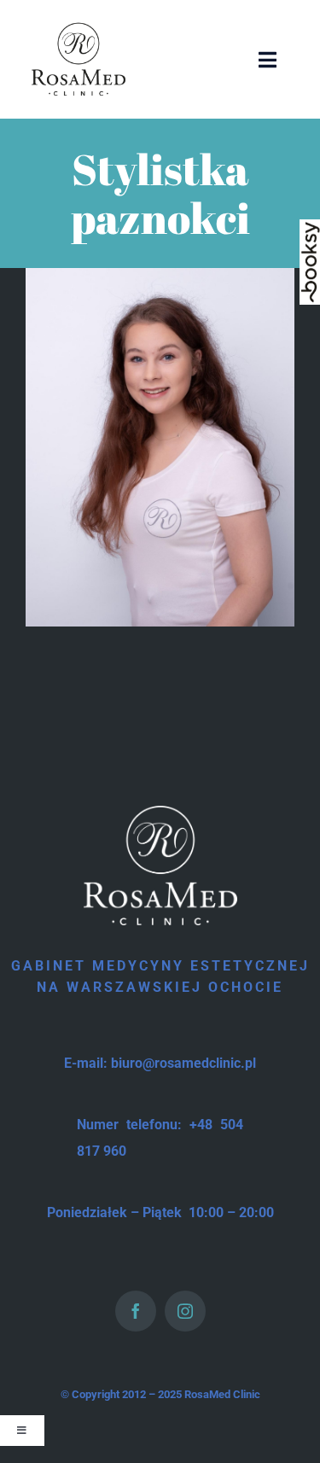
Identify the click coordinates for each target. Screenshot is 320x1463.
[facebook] (135, 1311)
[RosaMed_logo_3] (78, 23)
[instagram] (185, 1311)
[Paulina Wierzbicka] (160, 278)
